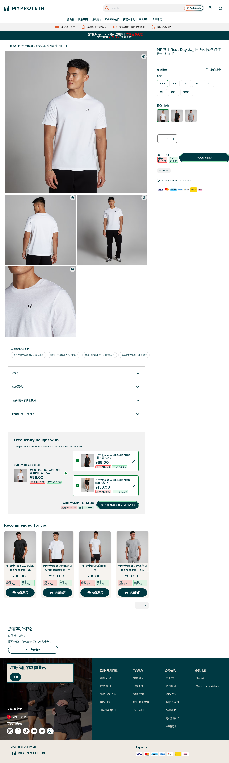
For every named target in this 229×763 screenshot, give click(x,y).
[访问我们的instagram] (10, 731)
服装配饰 (138, 686)
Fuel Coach (195, 8)
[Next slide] (148, 571)
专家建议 (157, 19)
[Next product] (145, 605)
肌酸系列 (83, 19)
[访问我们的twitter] (42, 731)
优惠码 (200, 678)
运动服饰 (96, 19)
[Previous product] (138, 605)
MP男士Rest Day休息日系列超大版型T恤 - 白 (57, 567)
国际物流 (105, 702)
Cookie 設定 (15, 708)
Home (12, 45)
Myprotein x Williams (208, 686)
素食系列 (143, 19)
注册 (15, 676)
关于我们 (171, 678)
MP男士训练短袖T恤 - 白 (95, 567)
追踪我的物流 (108, 710)
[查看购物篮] (220, 8)
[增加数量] (173, 139)
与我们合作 (172, 718)
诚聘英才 (171, 726)
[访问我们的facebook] (18, 731)
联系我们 (105, 686)
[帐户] (210, 8)
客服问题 (105, 678)
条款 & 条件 (172, 702)
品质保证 (171, 686)
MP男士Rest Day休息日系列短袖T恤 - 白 (42, 45)
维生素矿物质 (112, 19)
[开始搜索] (107, 8)
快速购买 (22, 592)
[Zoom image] (144, 56)
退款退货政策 (108, 694)
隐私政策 (171, 694)
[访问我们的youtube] (34, 731)
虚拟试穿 (215, 69)
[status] (167, 139)
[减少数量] (161, 139)
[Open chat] (50, 731)
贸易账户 (171, 710)
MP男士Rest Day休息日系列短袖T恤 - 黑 (20, 567)
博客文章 (138, 694)
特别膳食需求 (141, 702)
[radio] (162, 83)
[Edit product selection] (134, 461)
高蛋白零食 (129, 19)
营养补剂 (138, 678)
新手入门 (138, 710)
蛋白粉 (70, 19)
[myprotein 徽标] (24, 8)
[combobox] (153, 8)
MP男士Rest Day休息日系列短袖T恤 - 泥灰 (132, 567)
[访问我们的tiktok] (26, 731)
